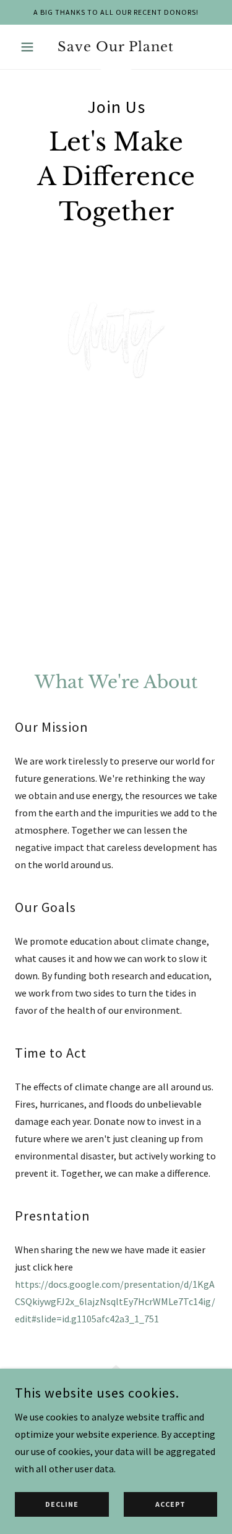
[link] (116, 47)
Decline (62, 1504)
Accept (170, 1504)
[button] (30, 47)
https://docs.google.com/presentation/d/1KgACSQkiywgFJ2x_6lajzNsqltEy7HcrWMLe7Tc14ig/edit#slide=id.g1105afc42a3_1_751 (115, 1301)
